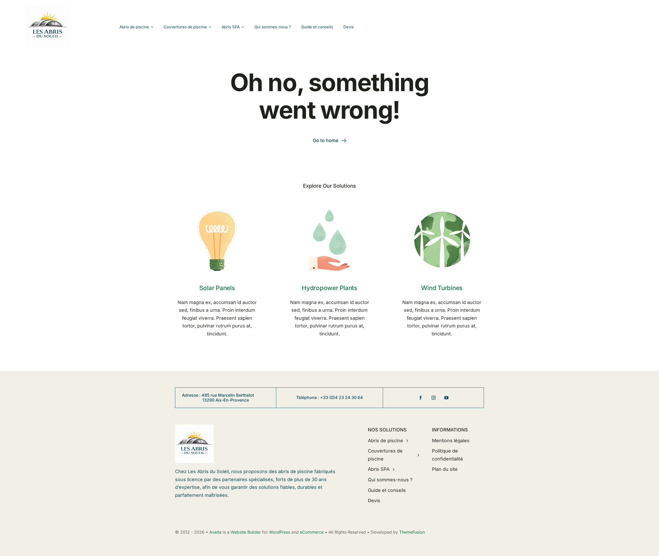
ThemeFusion (412, 532)
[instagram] (433, 398)
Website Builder (246, 532)
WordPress (279, 532)
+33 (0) (327, 397)
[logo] (47, 7)
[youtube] (446, 398)
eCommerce (312, 532)
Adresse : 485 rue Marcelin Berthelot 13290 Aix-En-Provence (225, 398)
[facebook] (420, 398)
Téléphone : (308, 397)
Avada (215, 532)
